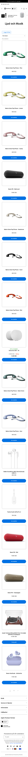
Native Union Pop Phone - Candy (14, 148)
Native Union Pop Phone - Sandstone (14, 229)
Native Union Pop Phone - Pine (14, 68)
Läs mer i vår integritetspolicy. (16, 743)
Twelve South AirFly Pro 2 (14, 512)
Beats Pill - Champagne (14, 592)
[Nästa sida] (17, 690)
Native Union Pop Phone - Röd (14, 310)
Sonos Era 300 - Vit (14, 350)
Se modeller (14, 77)
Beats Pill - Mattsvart (14, 189)
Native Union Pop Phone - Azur (14, 431)
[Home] (7, 8)
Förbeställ (13, 642)
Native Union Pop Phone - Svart (14, 269)
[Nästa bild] (26, 15)
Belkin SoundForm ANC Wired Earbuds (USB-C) (14, 472)
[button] (2, 8)
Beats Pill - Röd (14, 552)
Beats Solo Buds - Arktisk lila (14, 673)
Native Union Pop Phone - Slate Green (14, 391)
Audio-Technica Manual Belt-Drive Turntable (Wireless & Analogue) (14, 633)
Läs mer (18, 1)
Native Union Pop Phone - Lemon (14, 108)
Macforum (11, 754)
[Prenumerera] (22, 737)
